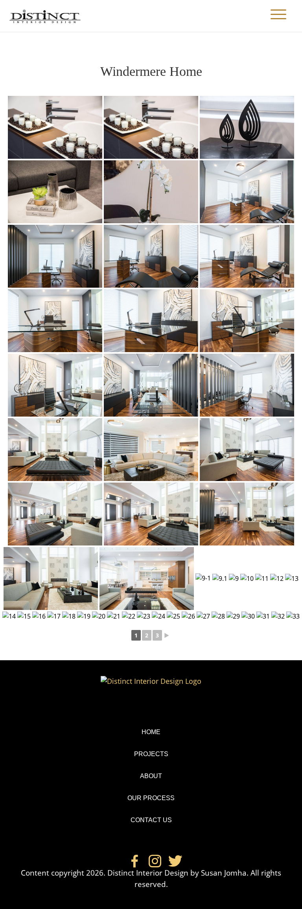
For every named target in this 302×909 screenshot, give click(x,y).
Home (151, 732)
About (151, 776)
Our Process (151, 798)
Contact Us (151, 820)
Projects (151, 754)
